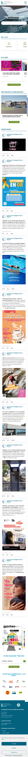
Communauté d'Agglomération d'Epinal (15, 135)
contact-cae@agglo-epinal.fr (6, 723)
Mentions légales (5, 733)
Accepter (14, 743)
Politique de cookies (8, 755)
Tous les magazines (14, 666)
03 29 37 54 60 (4, 724)
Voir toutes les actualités (14, 84)
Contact (4, 730)
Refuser (14, 748)
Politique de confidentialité (17, 755)
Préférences (14, 752)
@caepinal (8, 136)
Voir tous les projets (14, 122)
